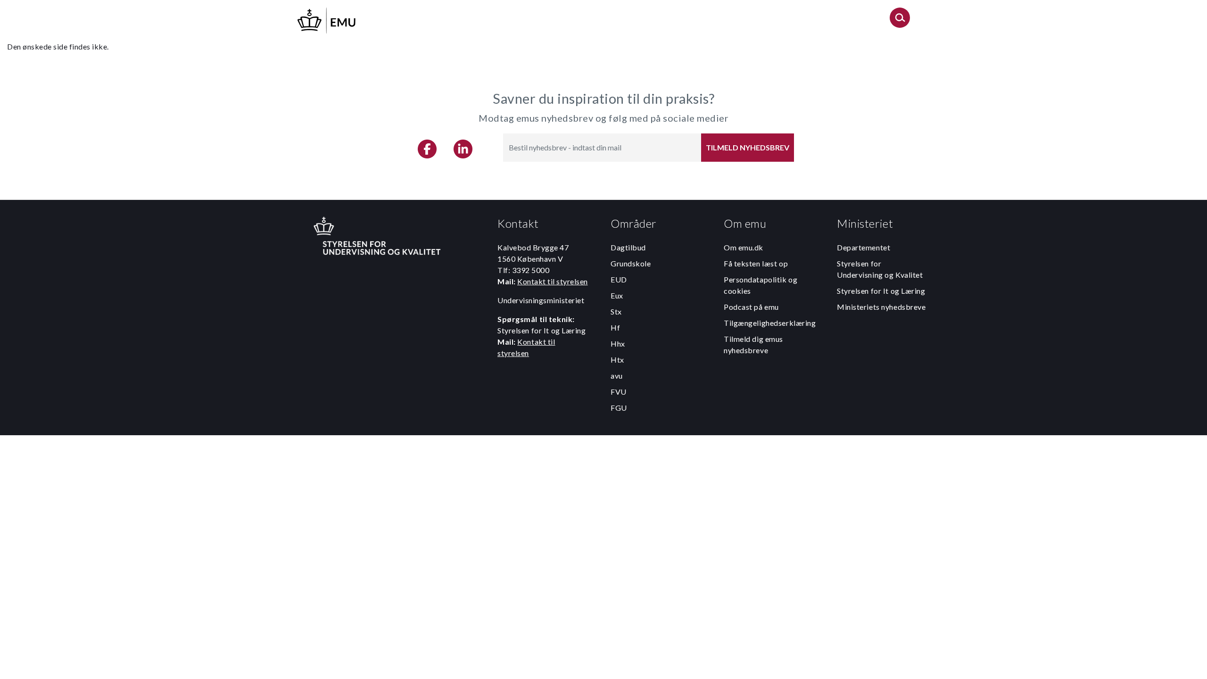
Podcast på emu (751, 306)
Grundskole (631, 263)
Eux (617, 295)
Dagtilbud (628, 247)
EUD (619, 279)
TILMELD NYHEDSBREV (747, 147)
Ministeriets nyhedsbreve (881, 306)
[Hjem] (327, 19)
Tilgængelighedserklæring (770, 322)
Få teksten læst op (756, 263)
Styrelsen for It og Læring (881, 290)
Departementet (863, 247)
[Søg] (900, 20)
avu (617, 375)
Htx (617, 359)
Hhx (618, 343)
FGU (619, 407)
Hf (615, 327)
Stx (616, 311)
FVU (619, 391)
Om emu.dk (743, 247)
